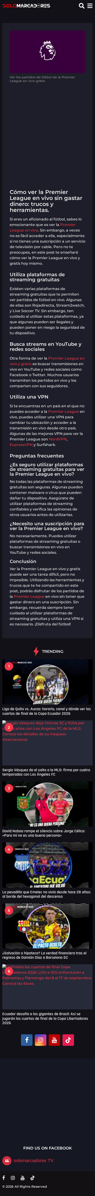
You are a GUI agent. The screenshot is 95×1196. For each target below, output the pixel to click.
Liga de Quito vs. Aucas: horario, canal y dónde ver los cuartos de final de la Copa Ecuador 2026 (46, 711)
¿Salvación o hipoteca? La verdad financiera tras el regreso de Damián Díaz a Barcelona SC (44, 955)
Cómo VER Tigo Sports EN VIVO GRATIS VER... (24, 1100)
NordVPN (58, 439)
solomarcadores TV (33, 1160)
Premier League (63, 411)
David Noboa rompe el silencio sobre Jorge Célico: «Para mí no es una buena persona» (43, 833)
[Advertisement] (47, 134)
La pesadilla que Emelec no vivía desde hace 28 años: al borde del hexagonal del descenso (46, 894)
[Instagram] (40, 1040)
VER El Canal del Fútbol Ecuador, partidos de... (71, 1100)
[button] (82, 5)
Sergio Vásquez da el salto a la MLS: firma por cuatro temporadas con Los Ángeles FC (46, 772)
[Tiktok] (68, 1040)
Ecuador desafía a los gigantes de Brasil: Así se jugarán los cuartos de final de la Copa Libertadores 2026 (45, 1018)
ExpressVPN (21, 445)
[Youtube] (54, 1040)
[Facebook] (27, 1040)
